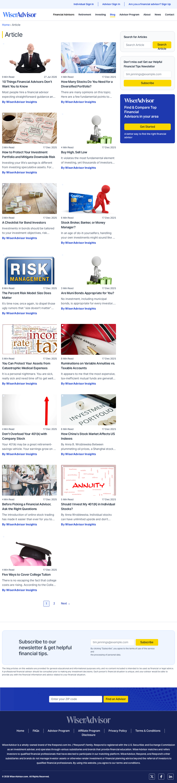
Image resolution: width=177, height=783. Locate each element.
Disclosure (88, 735)
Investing (100, 14)
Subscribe (147, 83)
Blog (112, 14)
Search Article (161, 45)
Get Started (147, 127)
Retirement (84, 14)
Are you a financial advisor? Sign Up (150, 4)
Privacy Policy (118, 731)
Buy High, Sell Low (74, 152)
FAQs (36, 731)
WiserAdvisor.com (19, 776)
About (147, 14)
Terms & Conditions (147, 731)
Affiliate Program (89, 731)
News (158, 14)
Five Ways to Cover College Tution (26, 575)
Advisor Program (129, 14)
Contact (169, 14)
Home (6, 25)
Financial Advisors (63, 14)
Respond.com (59, 744)
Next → (65, 603)
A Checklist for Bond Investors (24, 223)
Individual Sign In (84, 4)
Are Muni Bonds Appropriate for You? (87, 293)
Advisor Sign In (111, 4)
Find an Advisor (116, 699)
